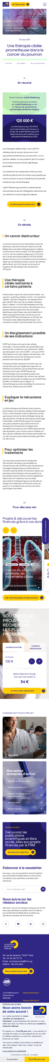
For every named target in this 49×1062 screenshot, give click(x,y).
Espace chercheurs (31, 1000)
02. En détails (21, 63)
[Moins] (32, 661)
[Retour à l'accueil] (6, 4)
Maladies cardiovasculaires (19, 781)
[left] (6, 530)
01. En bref (8, 63)
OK (43, 889)
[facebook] (6, 924)
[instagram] (43, 924)
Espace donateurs (31, 992)
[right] (13, 530)
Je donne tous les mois (35, 647)
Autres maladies (15, 809)
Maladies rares (14, 802)
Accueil (8, 28)
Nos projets (19, 28)
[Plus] (39, 661)
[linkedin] (30, 924)
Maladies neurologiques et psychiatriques (19, 794)
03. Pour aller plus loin (38, 63)
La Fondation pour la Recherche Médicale (11, 995)
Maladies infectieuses (17, 787)
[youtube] (18, 924)
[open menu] (44, 4)
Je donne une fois (13, 647)
